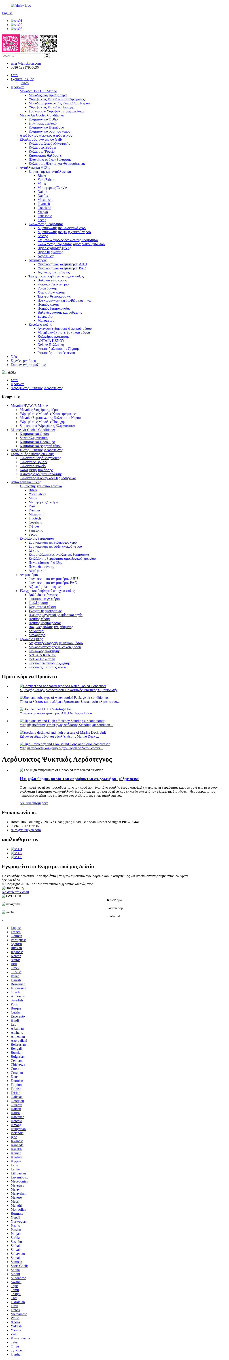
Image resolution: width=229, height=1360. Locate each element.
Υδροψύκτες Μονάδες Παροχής (51, 107)
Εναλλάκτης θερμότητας (46, 224)
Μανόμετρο (46, 320)
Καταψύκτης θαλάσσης (45, 155)
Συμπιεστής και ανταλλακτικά (50, 171)
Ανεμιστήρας (38, 260)
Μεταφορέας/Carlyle (52, 188)
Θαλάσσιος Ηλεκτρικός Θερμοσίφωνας (57, 163)
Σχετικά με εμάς (22, 79)
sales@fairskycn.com (26, 830)
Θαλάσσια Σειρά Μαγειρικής (49, 143)
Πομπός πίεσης (48, 304)
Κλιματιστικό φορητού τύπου (49, 131)
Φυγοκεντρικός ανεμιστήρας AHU (62, 264)
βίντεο (24, 83)
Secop (42, 220)
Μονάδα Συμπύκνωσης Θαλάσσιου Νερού (59, 103)
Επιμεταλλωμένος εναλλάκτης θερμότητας (68, 240)
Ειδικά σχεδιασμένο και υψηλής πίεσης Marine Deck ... (59, 736)
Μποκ (42, 184)
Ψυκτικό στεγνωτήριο (53, 284)
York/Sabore (46, 180)
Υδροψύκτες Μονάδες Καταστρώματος (57, 99)
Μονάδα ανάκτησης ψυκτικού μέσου (64, 332)
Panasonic (45, 216)
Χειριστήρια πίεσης (51, 292)
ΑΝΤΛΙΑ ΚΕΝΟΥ (51, 340)
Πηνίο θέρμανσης (50, 252)
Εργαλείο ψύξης (40, 324)
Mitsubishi (45, 200)
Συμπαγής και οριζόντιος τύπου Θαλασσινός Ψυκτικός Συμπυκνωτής (68, 690)
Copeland (44, 208)
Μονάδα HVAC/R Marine (38, 91)
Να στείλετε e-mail (15, 892)
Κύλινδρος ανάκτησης (53, 336)
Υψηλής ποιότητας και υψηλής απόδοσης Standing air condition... (66, 725)
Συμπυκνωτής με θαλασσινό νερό (62, 228)
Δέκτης (43, 236)
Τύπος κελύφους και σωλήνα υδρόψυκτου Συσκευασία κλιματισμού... (70, 701)
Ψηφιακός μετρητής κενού (56, 353)
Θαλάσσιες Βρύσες (42, 147)
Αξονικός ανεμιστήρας (54, 272)
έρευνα (25, 803)
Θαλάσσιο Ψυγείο (42, 151)
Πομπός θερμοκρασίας (54, 308)
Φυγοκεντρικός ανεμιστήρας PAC (62, 268)
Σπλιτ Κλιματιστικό (43, 123)
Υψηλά (43, 212)
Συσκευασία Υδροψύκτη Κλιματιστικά (56, 111)
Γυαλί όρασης (47, 288)
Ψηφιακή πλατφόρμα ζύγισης (58, 349)
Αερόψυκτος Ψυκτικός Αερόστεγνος (46, 135)
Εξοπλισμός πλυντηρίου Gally (41, 139)
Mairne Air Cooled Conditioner (42, 115)
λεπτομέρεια (39, 803)
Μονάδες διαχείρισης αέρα (48, 95)
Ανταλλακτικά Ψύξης (35, 167)
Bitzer (42, 175)
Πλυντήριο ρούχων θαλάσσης (50, 159)
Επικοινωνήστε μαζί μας (28, 365)
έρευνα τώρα (11, 880)
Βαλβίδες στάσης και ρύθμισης (60, 312)
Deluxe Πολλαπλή (51, 344)
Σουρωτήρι (45, 316)
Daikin (42, 192)
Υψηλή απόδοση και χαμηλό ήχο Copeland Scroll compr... (61, 748)
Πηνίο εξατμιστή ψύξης (54, 248)
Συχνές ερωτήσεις (23, 361)
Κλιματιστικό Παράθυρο (46, 127)
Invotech (44, 204)
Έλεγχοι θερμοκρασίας (54, 296)
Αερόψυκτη (46, 256)
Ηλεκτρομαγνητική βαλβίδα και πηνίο (64, 300)
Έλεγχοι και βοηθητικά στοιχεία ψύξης (56, 276)
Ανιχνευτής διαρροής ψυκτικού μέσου (65, 328)
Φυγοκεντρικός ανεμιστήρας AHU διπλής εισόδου (56, 713)
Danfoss (43, 196)
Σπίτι (14, 75)
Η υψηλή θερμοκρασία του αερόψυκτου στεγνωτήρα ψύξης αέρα (79, 778)
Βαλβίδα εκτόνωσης (52, 280)
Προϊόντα (17, 87)
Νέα (14, 357)
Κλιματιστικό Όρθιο (43, 119)
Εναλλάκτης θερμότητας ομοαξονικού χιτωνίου (71, 244)
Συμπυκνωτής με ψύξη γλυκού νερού (64, 232)
